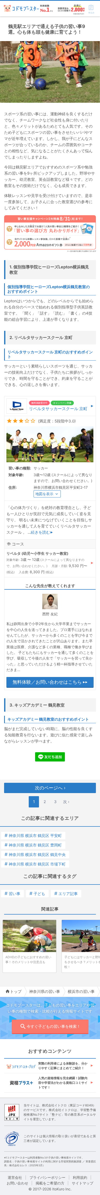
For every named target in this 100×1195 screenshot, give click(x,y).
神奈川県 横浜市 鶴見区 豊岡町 (33, 845)
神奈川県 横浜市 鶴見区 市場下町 (35, 864)
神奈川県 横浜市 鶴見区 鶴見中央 (35, 854)
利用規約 (80, 1177)
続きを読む (40, 532)
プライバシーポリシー (47, 1177)
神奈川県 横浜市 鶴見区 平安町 (33, 835)
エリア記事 (66, 893)
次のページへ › (50, 788)
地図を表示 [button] (44, 494)
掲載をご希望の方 (50, 1183)
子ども (37, 893)
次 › (66, 801)
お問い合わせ (17, 1183)
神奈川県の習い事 (44, 991)
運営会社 (15, 1177)
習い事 (12, 893)
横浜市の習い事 (81, 991)
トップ (16, 991)
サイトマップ (82, 1183)
